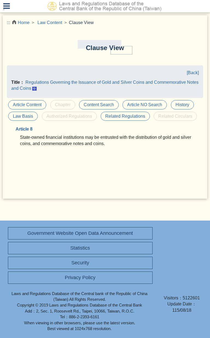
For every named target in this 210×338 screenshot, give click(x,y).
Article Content (27, 104)
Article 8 (24, 129)
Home (24, 22)
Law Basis (23, 116)
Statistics (80, 248)
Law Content (49, 22)
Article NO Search (144, 104)
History (182, 104)
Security (80, 262)
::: (8, 22)
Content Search (99, 104)
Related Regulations (125, 116)
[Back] (193, 72)
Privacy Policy (80, 277)
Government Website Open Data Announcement (80, 233)
